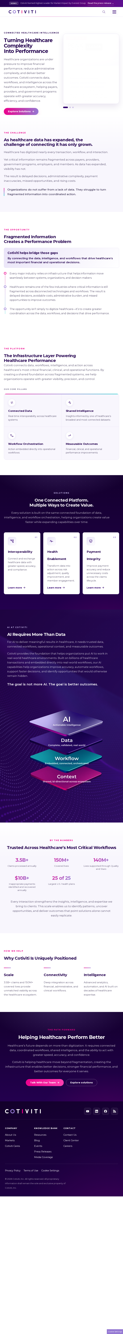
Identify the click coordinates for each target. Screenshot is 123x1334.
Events (38, 1146)
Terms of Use (31, 1170)
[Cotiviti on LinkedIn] (96, 1111)
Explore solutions (81, 1082)
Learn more (15, 587)
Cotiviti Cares (12, 1146)
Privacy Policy (16, 664)
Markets (10, 1140)
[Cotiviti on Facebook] (105, 1111)
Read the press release (99, 3)
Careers (67, 1146)
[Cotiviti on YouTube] (87, 1111)
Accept (76, 681)
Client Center (71, 1140)
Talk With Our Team (44, 1082)
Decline (101, 681)
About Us (10, 1134)
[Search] (104, 12)
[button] (65, 107)
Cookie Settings (50, 1170)
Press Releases (42, 1151)
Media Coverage (43, 1157)
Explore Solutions (21, 111)
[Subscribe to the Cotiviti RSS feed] (114, 1111)
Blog (37, 1140)
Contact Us (69, 1134)
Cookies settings (50, 682)
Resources (40, 1134)
